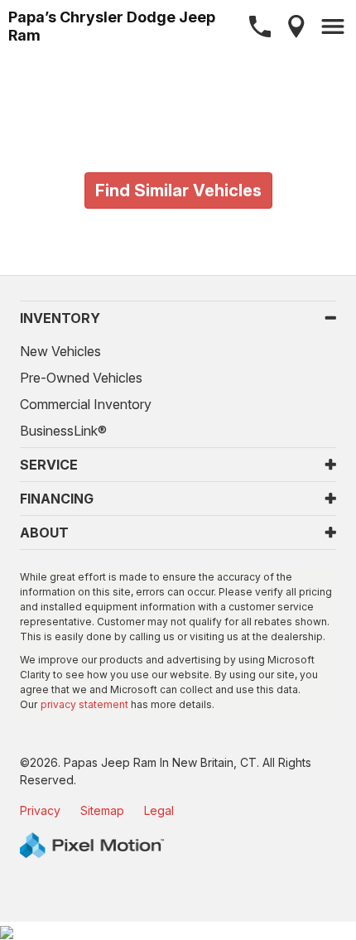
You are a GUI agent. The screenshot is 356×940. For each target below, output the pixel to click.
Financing (57, 498)
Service (49, 464)
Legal (159, 810)
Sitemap (102, 810)
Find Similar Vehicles (178, 190)
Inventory (60, 318)
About (44, 532)
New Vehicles (60, 351)
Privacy (40, 810)
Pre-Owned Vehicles (81, 377)
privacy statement (84, 704)
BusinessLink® (63, 430)
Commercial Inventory (86, 404)
